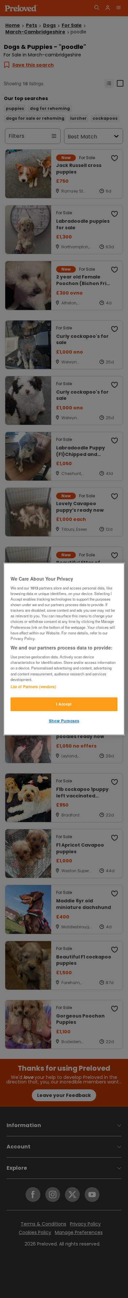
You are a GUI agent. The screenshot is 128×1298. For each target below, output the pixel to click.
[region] (64, 649)
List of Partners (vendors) (33, 686)
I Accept (64, 704)
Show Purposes (64, 720)
